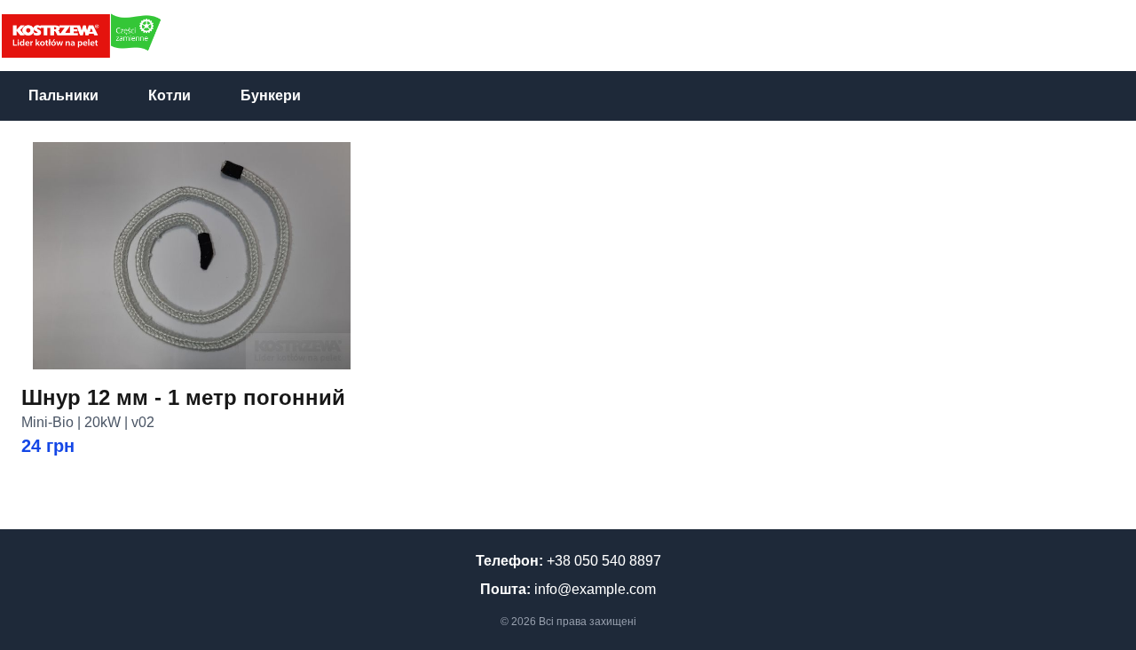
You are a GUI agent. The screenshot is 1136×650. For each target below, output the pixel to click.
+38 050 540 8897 (604, 560)
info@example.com (595, 589)
